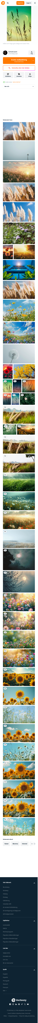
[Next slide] (31, 885)
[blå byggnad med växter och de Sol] (18, 285)
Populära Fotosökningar (10, 980)
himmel (24, 885)
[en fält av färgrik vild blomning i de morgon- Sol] (18, 643)
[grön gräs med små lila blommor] (18, 233)
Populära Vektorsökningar (11, 976)
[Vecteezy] (3, 3)
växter (6, 885)
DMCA (5, 970)
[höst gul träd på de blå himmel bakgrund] (13, 402)
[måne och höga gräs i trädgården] (7, 416)
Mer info (7, 86)
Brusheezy (6, 928)
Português (6, 1022)
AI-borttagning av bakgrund (11, 952)
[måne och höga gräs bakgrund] (29, 401)
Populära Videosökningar (10, 983)
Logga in (28, 3)
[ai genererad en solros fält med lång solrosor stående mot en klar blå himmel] (18, 718)
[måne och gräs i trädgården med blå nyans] (7, 429)
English (5, 1015)
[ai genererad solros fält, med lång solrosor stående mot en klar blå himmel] (18, 737)
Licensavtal (6, 966)
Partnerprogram (8, 973)
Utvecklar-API (7, 945)
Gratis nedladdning (19, 61)
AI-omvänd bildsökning (10, 948)
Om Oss (5, 1001)
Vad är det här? (16, 82)
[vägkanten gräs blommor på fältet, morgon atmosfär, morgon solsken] (18, 445)
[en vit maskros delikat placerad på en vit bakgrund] (18, 369)
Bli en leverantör (8, 1004)
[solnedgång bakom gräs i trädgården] (30, 415)
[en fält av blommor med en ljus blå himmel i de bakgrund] (18, 325)
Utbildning (6, 942)
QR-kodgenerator (8, 955)
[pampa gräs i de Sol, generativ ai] (18, 192)
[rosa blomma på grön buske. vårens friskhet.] (18, 429)
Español (5, 1019)
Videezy (5, 935)
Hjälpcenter (6, 994)
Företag (5, 938)
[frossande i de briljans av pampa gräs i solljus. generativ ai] (18, 131)
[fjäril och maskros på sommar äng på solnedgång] (8, 252)
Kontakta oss (7, 997)
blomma (15, 885)
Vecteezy (5, 932)
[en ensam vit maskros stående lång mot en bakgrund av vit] (18, 150)
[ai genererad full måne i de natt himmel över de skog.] (18, 601)
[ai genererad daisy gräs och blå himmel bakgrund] (18, 756)
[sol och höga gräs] (18, 416)
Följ (32, 53)
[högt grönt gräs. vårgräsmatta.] (9, 460)
